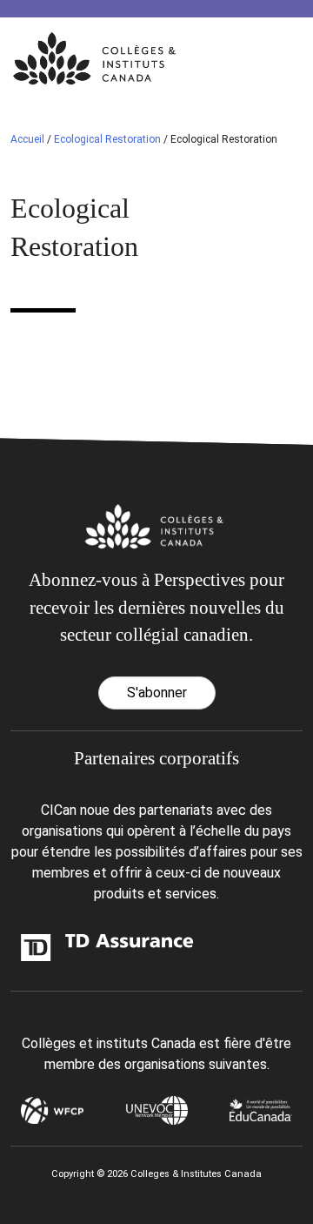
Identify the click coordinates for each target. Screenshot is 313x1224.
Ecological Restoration (107, 139)
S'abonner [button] (157, 692)
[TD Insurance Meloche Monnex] (59, 947)
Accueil (27, 139)
